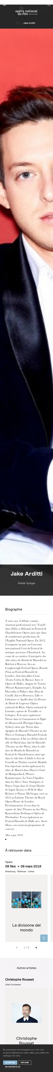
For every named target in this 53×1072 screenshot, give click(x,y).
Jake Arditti (29, 23)
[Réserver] (44, 938)
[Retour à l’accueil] (26, 12)
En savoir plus (12, 1067)
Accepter (10, 1062)
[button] (4, 4)
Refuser (25, 1062)
